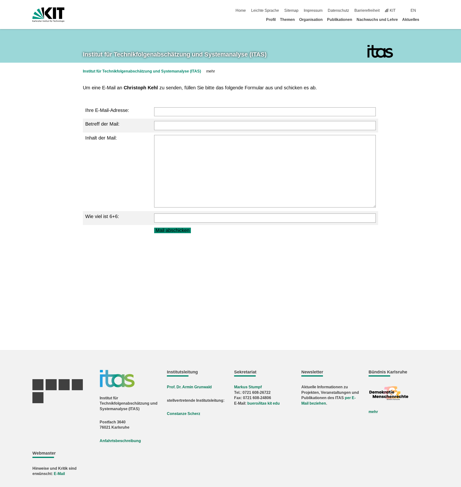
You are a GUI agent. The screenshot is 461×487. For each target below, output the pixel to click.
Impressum (313, 10)
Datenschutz (338, 10)
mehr (373, 412)
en (413, 10)
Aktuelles (410, 20)
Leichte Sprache (265, 10)
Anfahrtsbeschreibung (120, 441)
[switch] (427, 10)
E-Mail (59, 474)
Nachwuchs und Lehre (377, 20)
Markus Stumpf (248, 387)
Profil (271, 20)
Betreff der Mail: (102, 124)
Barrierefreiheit (367, 10)
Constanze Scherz (183, 414)
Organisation (311, 20)
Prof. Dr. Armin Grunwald (189, 387)
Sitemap (291, 10)
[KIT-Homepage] (48, 14)
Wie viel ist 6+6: (102, 216)
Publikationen (339, 20)
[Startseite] (427, 19)
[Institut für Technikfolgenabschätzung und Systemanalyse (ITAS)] (380, 51)
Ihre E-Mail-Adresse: (107, 110)
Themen (287, 20)
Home (241, 10)
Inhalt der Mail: (101, 137)
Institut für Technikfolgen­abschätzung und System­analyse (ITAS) (175, 54)
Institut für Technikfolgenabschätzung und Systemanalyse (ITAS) (142, 71)
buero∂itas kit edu (263, 403)
